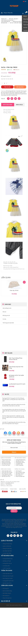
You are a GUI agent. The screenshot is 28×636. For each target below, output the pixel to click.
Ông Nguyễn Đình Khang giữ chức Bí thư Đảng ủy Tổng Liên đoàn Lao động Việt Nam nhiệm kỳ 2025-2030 (13, 399)
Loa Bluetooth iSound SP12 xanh (17, 384)
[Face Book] (8, 535)
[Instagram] (18, 535)
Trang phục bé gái (18, 92)
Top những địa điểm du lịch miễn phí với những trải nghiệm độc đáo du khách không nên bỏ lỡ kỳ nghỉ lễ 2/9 (14, 411)
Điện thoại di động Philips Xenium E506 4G (15, 358)
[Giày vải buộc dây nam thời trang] (5, 368)
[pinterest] (14, 535)
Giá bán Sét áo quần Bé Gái (20, 93)
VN (25, 1)
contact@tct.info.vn (9, 483)
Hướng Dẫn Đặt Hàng (20, 459)
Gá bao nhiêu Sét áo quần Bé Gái (13, 93)
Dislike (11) (16, 69)
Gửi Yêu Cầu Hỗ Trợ (6, 476)
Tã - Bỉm (4, 319)
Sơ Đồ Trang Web (19, 465)
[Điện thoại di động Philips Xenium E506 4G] (5, 359)
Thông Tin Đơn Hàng (6, 459)
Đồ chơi (4, 311)
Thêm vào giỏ (7, 87)
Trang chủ (3, 18)
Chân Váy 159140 (14, 290)
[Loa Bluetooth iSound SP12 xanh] (5, 385)
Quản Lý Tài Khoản (6, 461)
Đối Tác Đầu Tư (19, 475)
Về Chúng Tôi (19, 471)
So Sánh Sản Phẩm (6, 465)
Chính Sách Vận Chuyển (7, 472)
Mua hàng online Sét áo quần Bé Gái (9, 95)
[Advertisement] (14, 337)
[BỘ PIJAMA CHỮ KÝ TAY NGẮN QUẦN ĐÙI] (5, 376)
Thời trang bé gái (5, 21)
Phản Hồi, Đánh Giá (20, 476)
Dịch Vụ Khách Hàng (20, 472)
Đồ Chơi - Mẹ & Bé (13, 18)
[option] (14, 288)
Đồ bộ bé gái (4, 22)
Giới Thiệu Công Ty (20, 473)
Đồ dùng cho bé (6, 315)
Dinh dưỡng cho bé (7, 308)
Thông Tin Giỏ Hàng (6, 462)
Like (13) (10, 69)
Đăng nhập (10, 12)
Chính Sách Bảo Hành (6, 471)
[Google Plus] (21, 535)
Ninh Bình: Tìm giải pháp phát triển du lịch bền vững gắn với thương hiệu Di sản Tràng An (13, 423)
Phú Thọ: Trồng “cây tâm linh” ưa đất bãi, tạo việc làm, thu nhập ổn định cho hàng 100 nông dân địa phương (13, 417)
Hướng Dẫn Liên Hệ (20, 462)
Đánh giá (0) (19, 104)
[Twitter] (11, 535)
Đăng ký (5, 12)
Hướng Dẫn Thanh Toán (7, 475)
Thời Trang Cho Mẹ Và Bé (7, 20)
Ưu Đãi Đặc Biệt (19, 463)
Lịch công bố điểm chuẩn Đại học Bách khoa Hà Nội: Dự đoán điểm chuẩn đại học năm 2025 (13, 405)
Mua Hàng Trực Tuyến (6, 473)
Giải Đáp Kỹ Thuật (20, 461)
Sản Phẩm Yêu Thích (6, 463)
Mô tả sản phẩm (7, 104)
